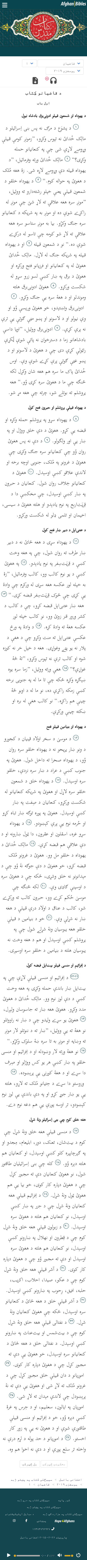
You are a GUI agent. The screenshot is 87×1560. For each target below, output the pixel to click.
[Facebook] (26, 1521)
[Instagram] (14, 1521)
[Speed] (78, 1555)
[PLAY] (8, 1555)
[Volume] (59, 1555)
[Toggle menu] (5, 5)
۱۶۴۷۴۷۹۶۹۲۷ (41, 1529)
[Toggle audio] (53, 81)
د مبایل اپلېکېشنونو (19, 1514)
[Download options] (35, 81)
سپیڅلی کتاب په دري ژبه (33, 1500)
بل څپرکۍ (29, 1464)
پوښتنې (41, 1521)
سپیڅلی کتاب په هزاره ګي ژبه (62, 1514)
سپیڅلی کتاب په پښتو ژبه (43, 1507)
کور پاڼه (64, 1500)
